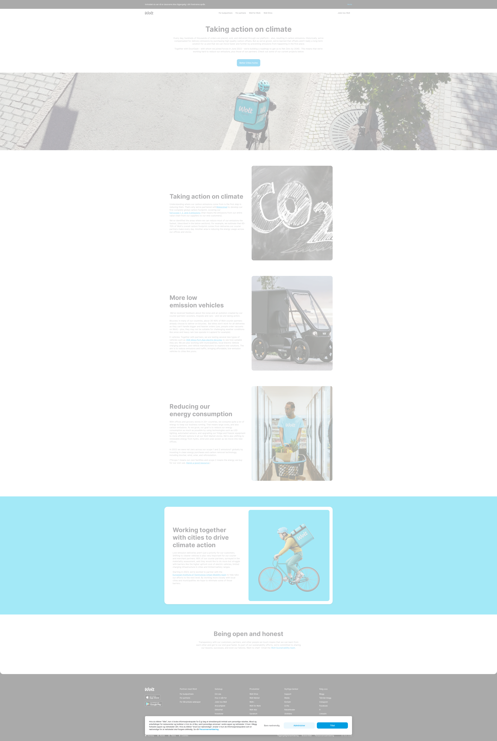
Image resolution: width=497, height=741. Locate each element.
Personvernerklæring (208, 729)
